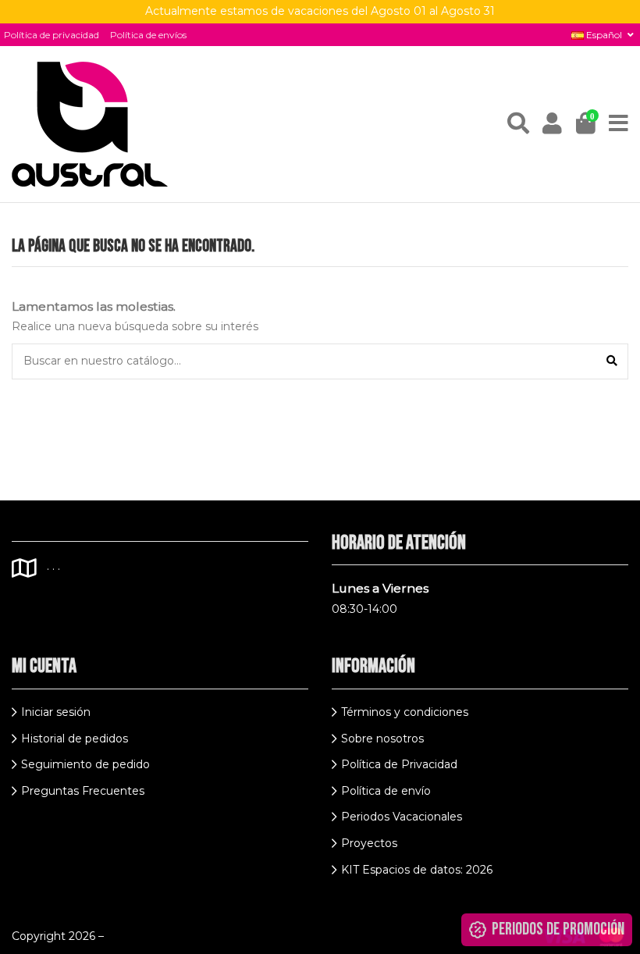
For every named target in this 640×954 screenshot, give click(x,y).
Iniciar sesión (56, 712)
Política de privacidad (51, 35)
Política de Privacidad (399, 764)
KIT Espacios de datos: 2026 (416, 870)
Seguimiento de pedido (85, 764)
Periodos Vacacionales (401, 817)
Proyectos (369, 843)
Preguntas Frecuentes (82, 791)
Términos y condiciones (404, 712)
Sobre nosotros (382, 739)
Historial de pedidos (74, 739)
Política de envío (386, 791)
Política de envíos (148, 35)
